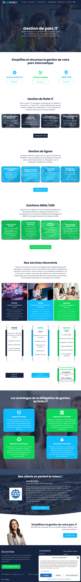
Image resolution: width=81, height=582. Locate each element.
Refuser (58, 575)
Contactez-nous (40, 136)
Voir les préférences (72, 575)
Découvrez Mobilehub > (14, 375)
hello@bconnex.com (17, 574)
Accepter (46, 575)
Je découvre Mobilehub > (40, 508)
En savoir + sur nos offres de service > (40, 375)
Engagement (52, 2)
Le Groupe (31, 2)
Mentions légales (33, 574)
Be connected (11, 567)
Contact (69, 2)
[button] (78, 557)
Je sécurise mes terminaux (40, 247)
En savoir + (14, 82)
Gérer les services (45, 571)
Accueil (24, 2)
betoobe (42, 553)
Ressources (61, 2)
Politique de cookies (52, 579)
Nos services (41, 2)
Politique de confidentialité (64, 579)
